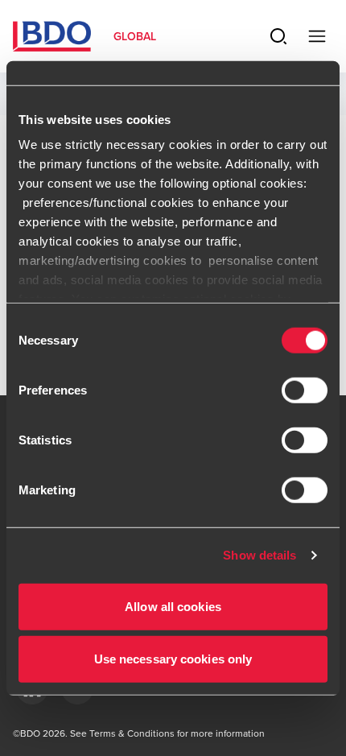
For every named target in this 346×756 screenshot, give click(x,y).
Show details (259, 555)
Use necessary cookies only (173, 659)
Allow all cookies (173, 606)
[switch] (304, 390)
